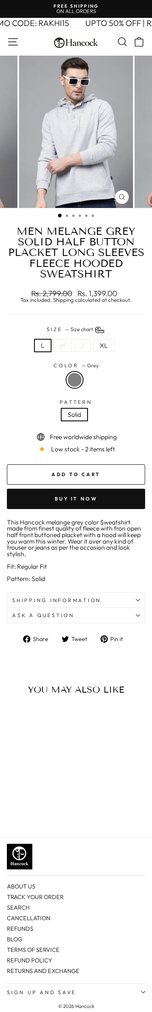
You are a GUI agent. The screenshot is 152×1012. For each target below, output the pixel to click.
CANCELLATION (28, 918)
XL (104, 345)
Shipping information (56, 600)
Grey (74, 380)
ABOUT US (21, 886)
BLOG (14, 939)
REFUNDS (20, 928)
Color (76, 365)
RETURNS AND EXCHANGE (43, 971)
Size (70, 329)
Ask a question (43, 615)
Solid (74, 414)
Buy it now (76, 499)
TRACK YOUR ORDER (35, 897)
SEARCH (18, 907)
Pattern (76, 402)
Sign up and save (41, 992)
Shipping (63, 300)
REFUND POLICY (29, 960)
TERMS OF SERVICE (33, 949)
